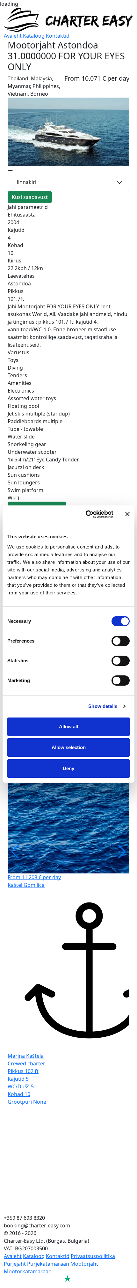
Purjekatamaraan (48, 1263)
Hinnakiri (25, 182)
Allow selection (69, 747)
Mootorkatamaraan (28, 1271)
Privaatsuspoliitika (93, 1256)
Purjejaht (15, 1263)
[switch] (121, 641)
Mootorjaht (84, 1263)
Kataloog (34, 35)
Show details (102, 706)
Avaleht (13, 35)
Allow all (68, 726)
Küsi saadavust (30, 197)
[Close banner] (127, 514)
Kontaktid (57, 35)
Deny (68, 768)
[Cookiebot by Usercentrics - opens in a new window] (86, 514)
